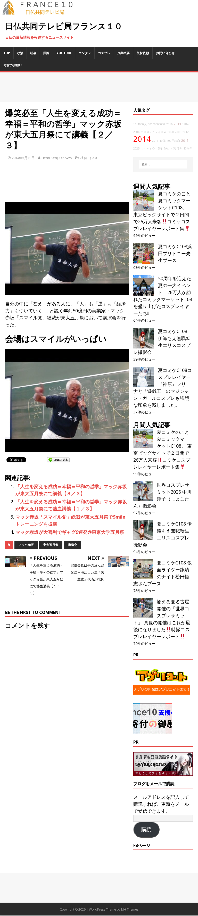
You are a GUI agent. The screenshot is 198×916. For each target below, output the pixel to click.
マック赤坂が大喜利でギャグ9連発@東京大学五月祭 (69, 532)
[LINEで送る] (58, 459)
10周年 (188, 148)
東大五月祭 (51, 545)
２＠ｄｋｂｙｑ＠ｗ (153, 132)
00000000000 (156, 124)
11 (134, 124)
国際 (46, 53)
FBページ (141, 845)
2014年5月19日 (23, 157)
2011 (155, 141)
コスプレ (104, 53)
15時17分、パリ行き (169, 148)
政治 (20, 53)
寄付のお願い (13, 65)
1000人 (142, 124)
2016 (169, 124)
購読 (146, 829)
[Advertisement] (99, 87)
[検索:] (163, 164)
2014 (142, 139)
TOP (6, 53)
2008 (178, 132)
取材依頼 (143, 53)
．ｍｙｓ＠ (148, 148)
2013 (177, 124)
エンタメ (85, 53)
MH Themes (129, 909)
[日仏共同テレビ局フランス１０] (41, 12)
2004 (136, 132)
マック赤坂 (26, 545)
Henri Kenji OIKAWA (57, 157)
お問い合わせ (165, 53)
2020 (171, 132)
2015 (184, 140)
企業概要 (123, 53)
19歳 (163, 141)
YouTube (64, 53)
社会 (33, 53)
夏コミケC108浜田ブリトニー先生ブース (175, 253)
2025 (136, 148)
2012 (186, 132)
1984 (185, 124)
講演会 (72, 545)
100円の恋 (173, 141)
